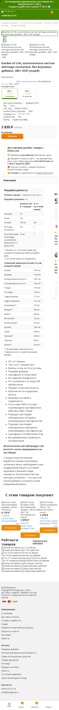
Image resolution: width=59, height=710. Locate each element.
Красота (5, 670)
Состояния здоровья (11, 674)
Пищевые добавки (10, 649)
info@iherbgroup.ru (9, 692)
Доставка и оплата (10, 617)
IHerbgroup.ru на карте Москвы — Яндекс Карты (55, 297)
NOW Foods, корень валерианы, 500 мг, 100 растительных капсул (49, 525)
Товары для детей (9, 660)
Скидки (4, 624)
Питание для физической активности (18, 652)
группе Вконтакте (44, 173)
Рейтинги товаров (9, 542)
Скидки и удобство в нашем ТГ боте (28, 6)
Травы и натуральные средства (16, 656)
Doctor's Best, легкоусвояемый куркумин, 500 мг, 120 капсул (9, 522)
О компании (6, 613)
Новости (5, 638)
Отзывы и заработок (11, 620)
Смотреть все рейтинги (40, 542)
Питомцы (5, 663)
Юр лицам (6, 635)
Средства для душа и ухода (14, 678)
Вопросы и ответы (10, 631)
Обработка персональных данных (17, 627)
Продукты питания (10, 667)
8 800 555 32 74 (8, 688)
